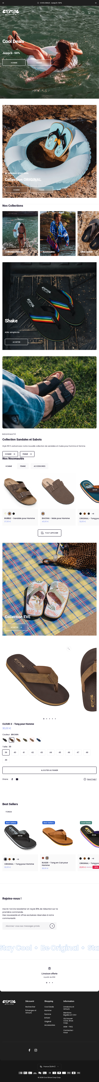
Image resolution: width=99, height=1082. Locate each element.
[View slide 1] (46, 982)
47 (78, 752)
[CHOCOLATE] (85, 514)
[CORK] (18, 740)
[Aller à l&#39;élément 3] (49, 718)
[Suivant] (95, 3)
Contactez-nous (68, 1031)
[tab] (8, 466)
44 (51, 752)
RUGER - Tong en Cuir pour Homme (55, 864)
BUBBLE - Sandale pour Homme (19, 518)
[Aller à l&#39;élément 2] (46, 718)
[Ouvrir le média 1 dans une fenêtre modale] (68, 648)
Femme (47, 1014)
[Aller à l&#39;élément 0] (43, 718)
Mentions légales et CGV (69, 1014)
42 (32, 752)
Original (47, 1021)
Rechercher (30, 1007)
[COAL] (89, 514)
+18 (93, 514)
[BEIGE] (5, 514)
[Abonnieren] (52, 926)
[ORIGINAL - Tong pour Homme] (20, 836)
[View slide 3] (52, 982)
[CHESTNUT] (43, 858)
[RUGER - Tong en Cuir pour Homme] (58, 836)
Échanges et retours (30, 1011)
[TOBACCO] (47, 858)
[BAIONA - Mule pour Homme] (58, 491)
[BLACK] (14, 514)
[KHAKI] (25, 740)
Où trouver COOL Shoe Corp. (68, 1020)
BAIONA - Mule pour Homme (56, 518)
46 (69, 752)
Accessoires (49, 1025)
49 (6, 760)
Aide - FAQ (68, 1027)
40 (15, 752)
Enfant (47, 1018)
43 (41, 752)
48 (87, 752)
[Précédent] (3, 3)
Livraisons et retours (68, 1008)
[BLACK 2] (80, 514)
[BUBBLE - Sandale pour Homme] (20, 491)
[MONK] (31, 740)
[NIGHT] (38, 740)
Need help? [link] (92, 779)
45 (60, 752)
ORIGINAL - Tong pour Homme (19, 864)
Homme (47, 1010)
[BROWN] (9, 514)
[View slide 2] (49, 982)
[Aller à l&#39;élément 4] (52, 718)
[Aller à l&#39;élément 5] (55, 718)
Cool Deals (49, 1007)
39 (6, 752)
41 (24, 752)
